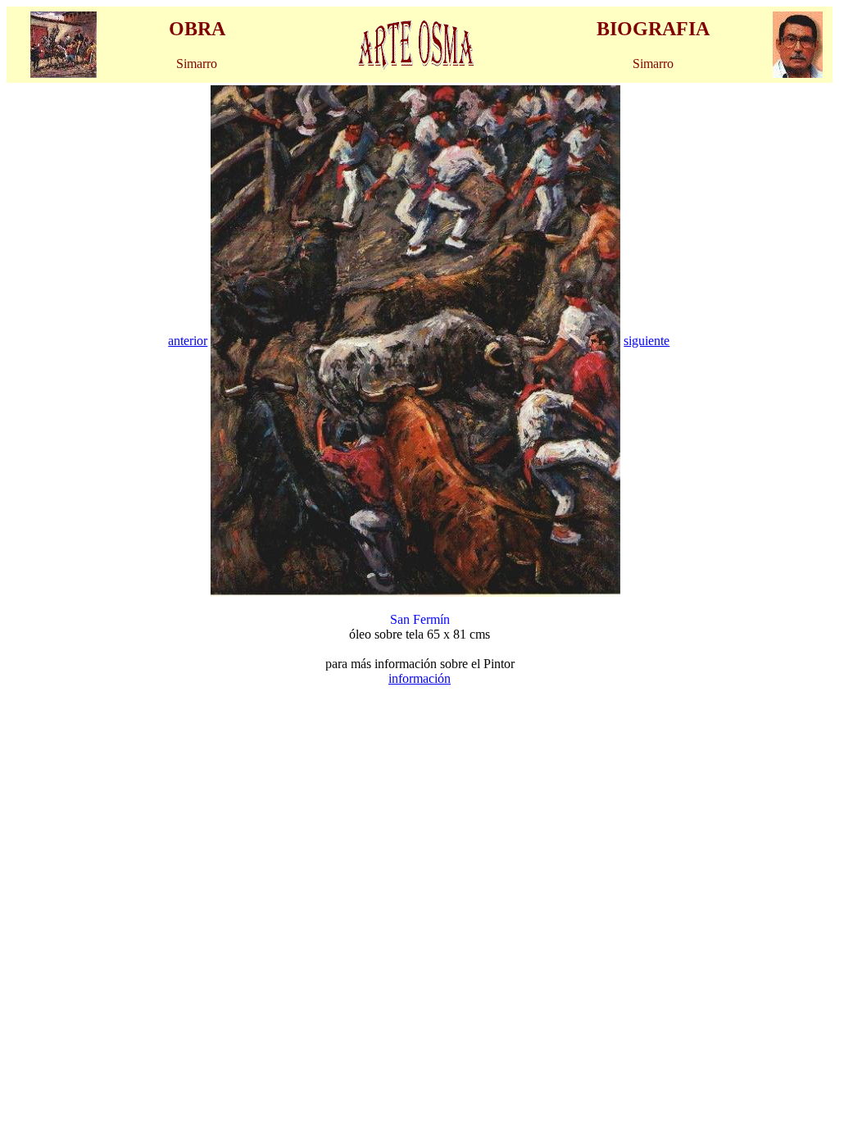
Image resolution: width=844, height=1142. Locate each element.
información (419, 678)
